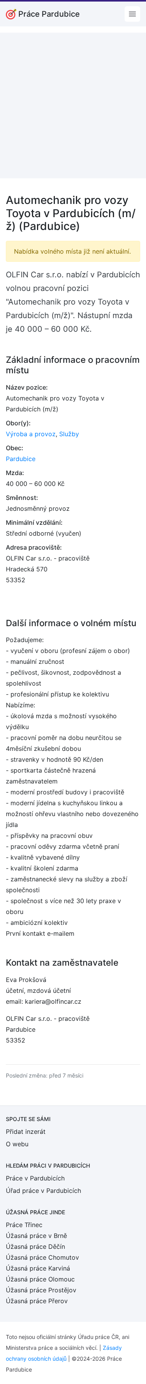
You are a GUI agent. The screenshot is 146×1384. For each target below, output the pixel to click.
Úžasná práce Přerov (37, 1301)
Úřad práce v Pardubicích (43, 1190)
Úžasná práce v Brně (36, 1236)
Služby (69, 434)
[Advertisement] (73, 105)
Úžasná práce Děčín (35, 1246)
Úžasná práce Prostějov (41, 1290)
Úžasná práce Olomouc (40, 1279)
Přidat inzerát (26, 1131)
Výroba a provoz (31, 434)
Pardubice (20, 459)
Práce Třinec (24, 1225)
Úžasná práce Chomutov (42, 1257)
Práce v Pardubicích (35, 1178)
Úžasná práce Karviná (38, 1268)
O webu (17, 1144)
